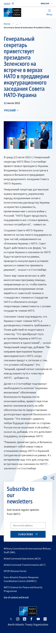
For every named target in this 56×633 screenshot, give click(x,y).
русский (10, 110)
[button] (46, 3)
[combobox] (46, 3)
